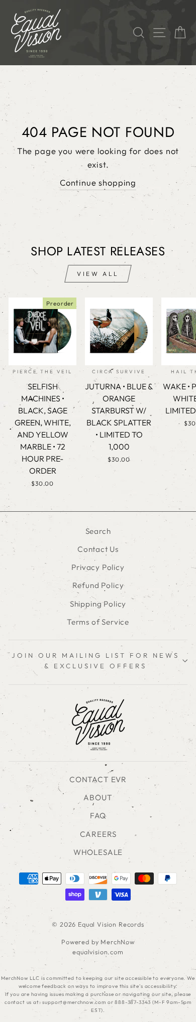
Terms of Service (98, 622)
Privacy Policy (98, 567)
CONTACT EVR (98, 779)
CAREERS (98, 834)
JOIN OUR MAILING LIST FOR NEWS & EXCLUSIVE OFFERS (95, 660)
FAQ (98, 815)
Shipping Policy (98, 604)
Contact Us (98, 549)
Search (98, 531)
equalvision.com (97, 952)
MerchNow (118, 942)
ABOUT (97, 797)
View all (98, 273)
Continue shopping (98, 182)
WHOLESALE (98, 852)
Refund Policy (98, 585)
